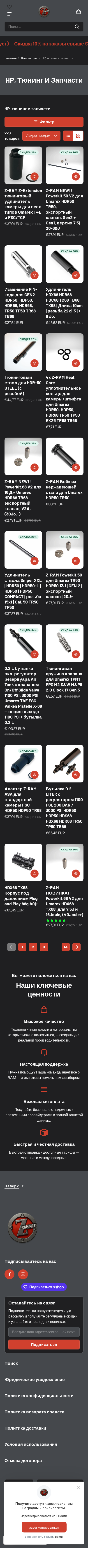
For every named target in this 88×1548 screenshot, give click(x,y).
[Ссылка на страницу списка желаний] (9, 7)
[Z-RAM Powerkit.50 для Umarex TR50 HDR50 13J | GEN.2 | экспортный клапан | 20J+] (64, 550)
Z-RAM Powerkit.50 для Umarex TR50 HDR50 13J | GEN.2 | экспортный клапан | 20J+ (64, 585)
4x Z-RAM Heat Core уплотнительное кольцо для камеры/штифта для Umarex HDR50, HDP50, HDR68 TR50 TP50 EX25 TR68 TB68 (63, 399)
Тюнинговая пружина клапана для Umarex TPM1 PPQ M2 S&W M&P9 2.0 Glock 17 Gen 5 (64, 679)
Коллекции (29, 58)
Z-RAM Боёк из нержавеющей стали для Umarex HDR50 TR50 (64, 489)
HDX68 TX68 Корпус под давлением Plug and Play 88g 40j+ (21, 895)
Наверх (12, 1186)
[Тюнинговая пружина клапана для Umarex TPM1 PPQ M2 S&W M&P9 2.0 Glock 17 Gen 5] (64, 643)
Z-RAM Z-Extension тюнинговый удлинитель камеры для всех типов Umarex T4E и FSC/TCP (23, 204)
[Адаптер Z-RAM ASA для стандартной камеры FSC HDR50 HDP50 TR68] (23, 763)
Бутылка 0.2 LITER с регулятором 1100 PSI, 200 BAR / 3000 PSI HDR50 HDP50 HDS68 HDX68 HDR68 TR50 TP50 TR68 (64, 807)
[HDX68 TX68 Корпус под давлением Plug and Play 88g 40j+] (23, 862)
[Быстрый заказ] (34, 176)
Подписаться (44, 1344)
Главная (11, 58)
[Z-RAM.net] (44, 11)
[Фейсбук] (9, 1274)
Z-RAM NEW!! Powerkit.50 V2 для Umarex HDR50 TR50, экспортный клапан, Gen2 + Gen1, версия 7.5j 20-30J (64, 209)
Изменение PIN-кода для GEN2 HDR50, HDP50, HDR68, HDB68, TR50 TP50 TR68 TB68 (21, 303)
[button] (44, 27)
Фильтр (47, 122)
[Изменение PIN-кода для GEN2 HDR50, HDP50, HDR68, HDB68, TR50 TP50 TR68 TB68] (23, 264)
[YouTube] (23, 1274)
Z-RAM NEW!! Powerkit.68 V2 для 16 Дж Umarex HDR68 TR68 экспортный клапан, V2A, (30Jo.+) (23, 497)
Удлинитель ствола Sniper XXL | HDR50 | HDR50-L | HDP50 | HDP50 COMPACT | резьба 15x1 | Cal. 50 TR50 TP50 (23, 591)
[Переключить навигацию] (9, 14)
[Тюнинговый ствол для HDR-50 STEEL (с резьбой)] (23, 352)
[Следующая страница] (76, 947)
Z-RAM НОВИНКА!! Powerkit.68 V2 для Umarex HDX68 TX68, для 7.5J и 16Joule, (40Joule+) (64, 901)
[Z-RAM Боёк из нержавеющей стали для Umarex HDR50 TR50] (64, 456)
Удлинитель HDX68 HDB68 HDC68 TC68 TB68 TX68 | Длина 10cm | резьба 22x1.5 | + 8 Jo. (64, 303)
